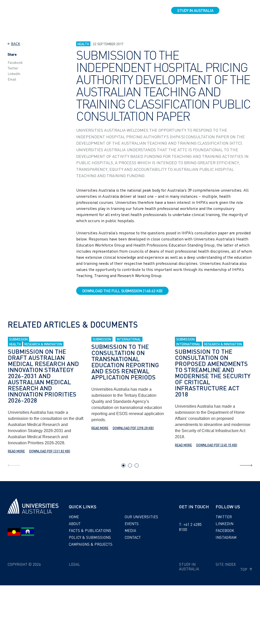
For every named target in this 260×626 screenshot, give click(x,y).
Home (74, 516)
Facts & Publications (90, 530)
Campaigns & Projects (90, 544)
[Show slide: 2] (130, 465)
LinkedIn (14, 73)
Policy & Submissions (90, 537)
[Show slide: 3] (137, 465)
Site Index (226, 564)
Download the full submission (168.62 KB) (122, 290)
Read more (16, 451)
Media (130, 530)
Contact (133, 537)
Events (132, 523)
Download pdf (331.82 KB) (49, 451)
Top (244, 569)
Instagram (226, 537)
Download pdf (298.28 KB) (133, 428)
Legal (74, 564)
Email (12, 79)
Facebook (15, 62)
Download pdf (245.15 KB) (216, 445)
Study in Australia (195, 10)
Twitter (13, 68)
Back (15, 43)
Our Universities (141, 516)
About (75, 523)
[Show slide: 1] (123, 465)
